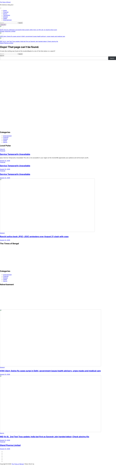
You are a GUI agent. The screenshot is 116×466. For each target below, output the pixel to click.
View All (2, 149)
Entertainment (7, 20)
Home (5, 10)
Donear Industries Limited (7, 31)
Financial (5, 12)
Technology (6, 15)
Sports (5, 13)
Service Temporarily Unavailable (15, 154)
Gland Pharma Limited (6, 43)
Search (2, 55)
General (5, 17)
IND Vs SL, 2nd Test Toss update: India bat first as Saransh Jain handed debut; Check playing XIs (29, 41)
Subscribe (3, 24)
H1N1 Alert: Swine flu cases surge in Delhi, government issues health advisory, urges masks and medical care (32, 36)
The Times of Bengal (5, 2)
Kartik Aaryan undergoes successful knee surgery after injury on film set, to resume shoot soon (28, 30)
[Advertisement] (47, 71)
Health (5, 18)
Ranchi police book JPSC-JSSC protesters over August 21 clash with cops (34, 236)
